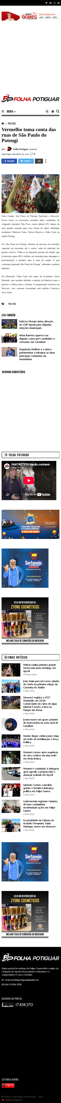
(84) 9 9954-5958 (13, 984)
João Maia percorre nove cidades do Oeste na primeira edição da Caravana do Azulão (41, 684)
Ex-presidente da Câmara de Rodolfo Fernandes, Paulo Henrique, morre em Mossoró (39, 823)
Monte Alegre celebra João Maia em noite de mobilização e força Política (41, 739)
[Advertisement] (30, 53)
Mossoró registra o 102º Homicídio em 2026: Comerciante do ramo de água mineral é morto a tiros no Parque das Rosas (40, 704)
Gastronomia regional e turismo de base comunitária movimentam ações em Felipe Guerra (40, 806)
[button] (11, 111)
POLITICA (11, 123)
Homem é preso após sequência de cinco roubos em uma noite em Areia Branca (40, 755)
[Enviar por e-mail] (39, 161)
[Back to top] (53, 1095)
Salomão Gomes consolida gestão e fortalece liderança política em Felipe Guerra (38, 788)
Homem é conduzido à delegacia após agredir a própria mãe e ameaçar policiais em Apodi (41, 771)
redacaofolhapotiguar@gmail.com (22, 979)
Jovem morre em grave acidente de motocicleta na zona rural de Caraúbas (40, 722)
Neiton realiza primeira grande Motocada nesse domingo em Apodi (39, 668)
